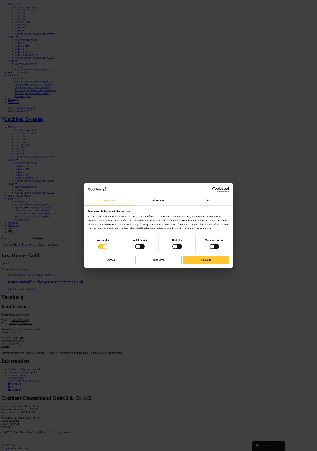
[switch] (140, 246)
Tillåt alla (206, 259)
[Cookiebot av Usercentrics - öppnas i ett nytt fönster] (214, 189)
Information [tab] (158, 200)
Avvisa (111, 259)
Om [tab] (208, 200)
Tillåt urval (159, 259)
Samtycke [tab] (109, 200)
